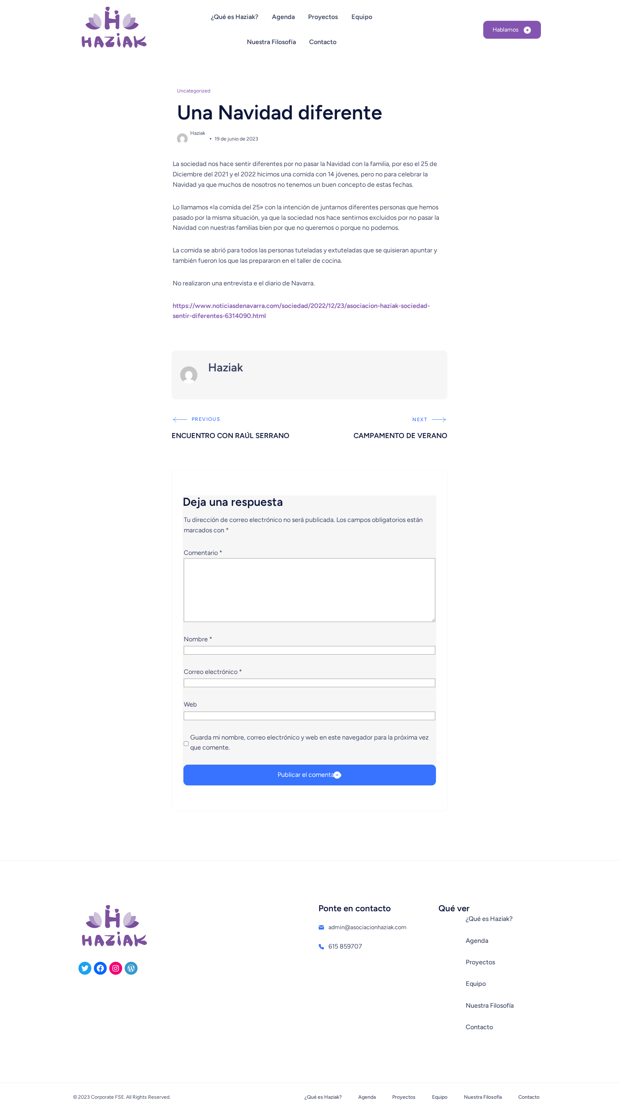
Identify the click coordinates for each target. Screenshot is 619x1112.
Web (190, 704)
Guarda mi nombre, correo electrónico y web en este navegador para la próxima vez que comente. (309, 742)
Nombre (198, 639)
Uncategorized (193, 91)
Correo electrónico (213, 672)
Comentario (203, 553)
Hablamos (506, 29)
